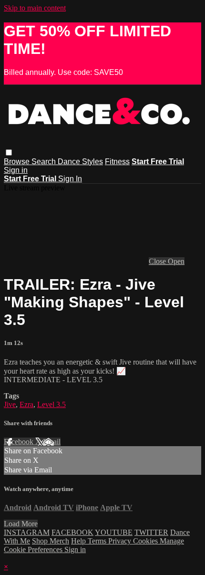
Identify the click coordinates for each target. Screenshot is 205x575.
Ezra (26, 404)
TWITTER (151, 532)
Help (79, 541)
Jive (10, 404)
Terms (98, 541)
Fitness (117, 161)
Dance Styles (80, 161)
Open (176, 261)
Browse (17, 161)
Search (44, 161)
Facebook (19, 442)
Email (52, 442)
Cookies (146, 541)
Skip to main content (35, 8)
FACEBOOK (72, 532)
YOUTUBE (114, 532)
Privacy (120, 541)
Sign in (16, 170)
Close (158, 261)
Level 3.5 (51, 404)
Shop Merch (50, 541)
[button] (9, 152)
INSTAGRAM (27, 532)
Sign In (70, 179)
